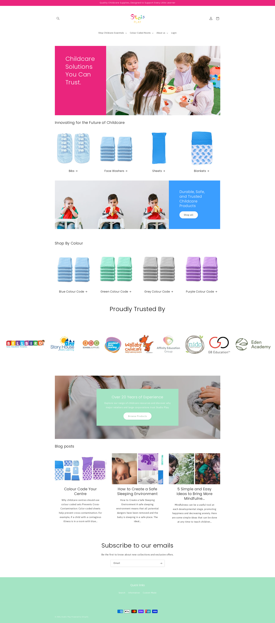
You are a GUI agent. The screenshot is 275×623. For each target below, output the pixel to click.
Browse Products (137, 416)
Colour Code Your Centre (80, 491)
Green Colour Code (114, 292)
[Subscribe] (161, 563)
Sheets (157, 171)
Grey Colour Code (157, 292)
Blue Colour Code (71, 292)
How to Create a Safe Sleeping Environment (137, 491)
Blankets (200, 171)
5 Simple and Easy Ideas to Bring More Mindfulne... (194, 494)
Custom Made (149, 592)
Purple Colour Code (200, 292)
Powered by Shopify (79, 617)
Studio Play (66, 617)
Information (134, 592)
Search (122, 592)
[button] (58, 18)
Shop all (188, 215)
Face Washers (114, 171)
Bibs (71, 171)
